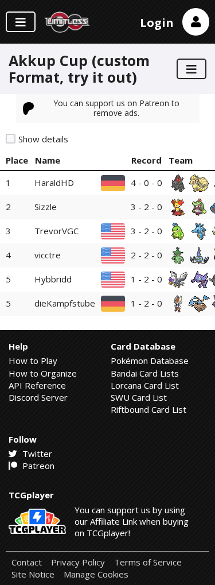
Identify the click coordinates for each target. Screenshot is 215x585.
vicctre (47, 255)
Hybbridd (53, 279)
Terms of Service (148, 562)
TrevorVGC (56, 231)
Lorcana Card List (145, 385)
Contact (26, 562)
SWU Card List (139, 397)
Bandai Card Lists (145, 373)
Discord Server (38, 397)
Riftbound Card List (148, 409)
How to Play (33, 360)
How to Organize (43, 373)
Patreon (37, 465)
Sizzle (45, 206)
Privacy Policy (78, 562)
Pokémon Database (150, 360)
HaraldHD (54, 182)
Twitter (36, 453)
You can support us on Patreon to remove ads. (116, 108)
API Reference (37, 385)
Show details (43, 139)
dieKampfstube (64, 303)
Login (157, 22)
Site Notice (32, 574)
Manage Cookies (96, 574)
